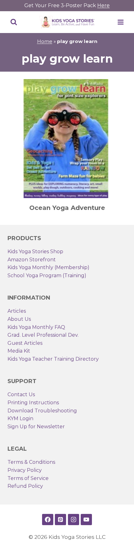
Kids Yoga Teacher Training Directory (53, 359)
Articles (16, 311)
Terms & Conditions (31, 462)
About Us (19, 319)
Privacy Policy (24, 470)
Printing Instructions (33, 403)
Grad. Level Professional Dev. (43, 335)
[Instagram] (73, 519)
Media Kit (18, 351)
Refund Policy (25, 486)
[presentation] (67, 138)
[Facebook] (47, 519)
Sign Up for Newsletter (36, 427)
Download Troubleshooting (42, 411)
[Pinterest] (60, 519)
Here (103, 5)
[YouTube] (86, 519)
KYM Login (20, 418)
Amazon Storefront (31, 260)
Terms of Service (28, 478)
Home (44, 41)
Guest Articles (24, 343)
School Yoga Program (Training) (46, 275)
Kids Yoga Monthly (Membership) (48, 267)
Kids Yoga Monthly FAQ (36, 327)
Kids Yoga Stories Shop (35, 251)
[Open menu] (120, 22)
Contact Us (21, 394)
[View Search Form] (13, 22)
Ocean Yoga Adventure (67, 207)
